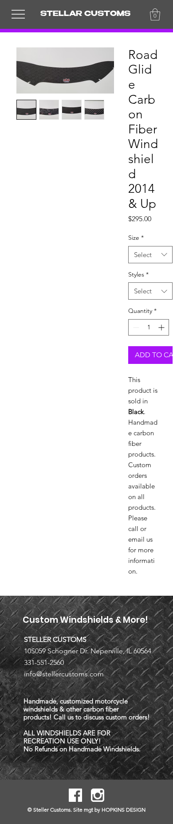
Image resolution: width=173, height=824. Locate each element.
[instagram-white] (97, 795)
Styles (138, 274)
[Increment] (162, 327)
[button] (155, 14)
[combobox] (150, 254)
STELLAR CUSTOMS (85, 14)
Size (136, 238)
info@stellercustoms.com (64, 674)
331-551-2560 (44, 662)
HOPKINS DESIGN (123, 809)
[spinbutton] (149, 327)
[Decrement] (135, 327)
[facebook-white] (75, 795)
